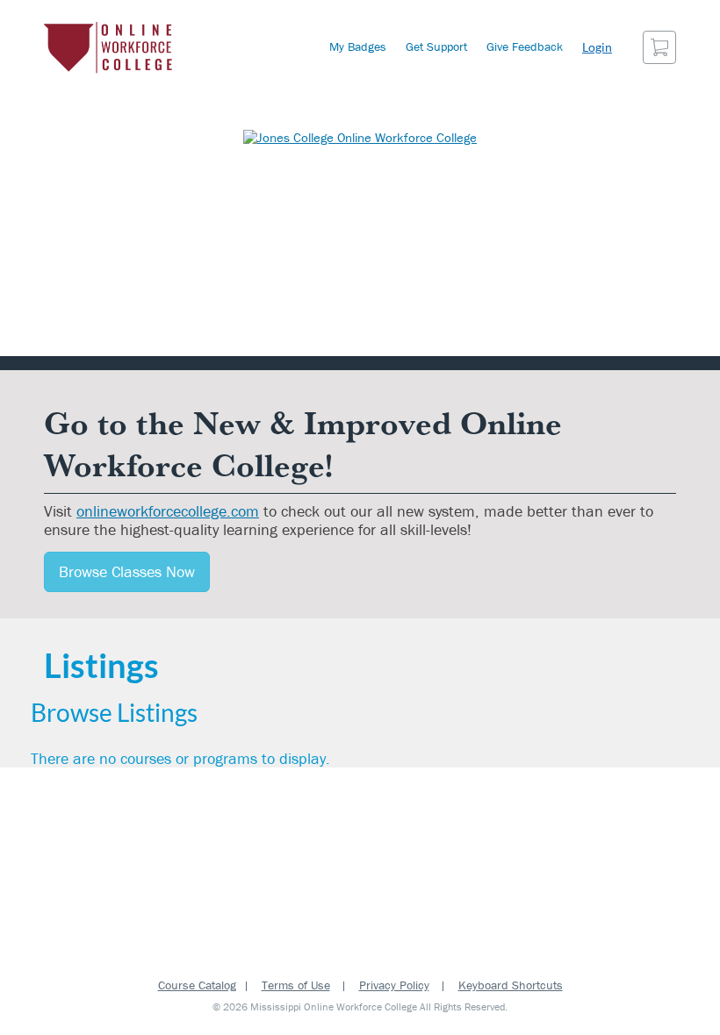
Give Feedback (524, 46)
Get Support (436, 46)
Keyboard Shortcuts (510, 985)
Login (597, 46)
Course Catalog (197, 985)
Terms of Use (296, 985)
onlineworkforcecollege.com (167, 511)
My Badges (357, 46)
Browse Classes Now (127, 571)
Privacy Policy (394, 985)
